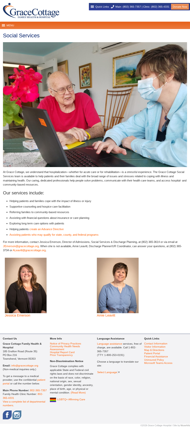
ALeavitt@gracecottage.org (29, 250)
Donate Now (180, 6)
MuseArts (185, 425)
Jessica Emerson (17, 315)
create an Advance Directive (47, 229)
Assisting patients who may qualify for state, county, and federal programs (54, 234)
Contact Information (155, 343)
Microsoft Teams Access (158, 363)
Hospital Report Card (62, 352)
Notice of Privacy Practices (65, 343)
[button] (102, 6)
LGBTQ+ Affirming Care (71, 399)
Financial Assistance (156, 356)
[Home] (31, 10)
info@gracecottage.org (24, 365)
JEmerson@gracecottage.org (21, 246)
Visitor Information (155, 346)
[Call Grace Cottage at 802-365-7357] (112, 6)
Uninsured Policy (154, 360)
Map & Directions (154, 350)
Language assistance (109, 343)
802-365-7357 (38, 390)
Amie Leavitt (106, 315)
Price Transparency (61, 355)
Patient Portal (152, 353)
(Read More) (78, 392)
